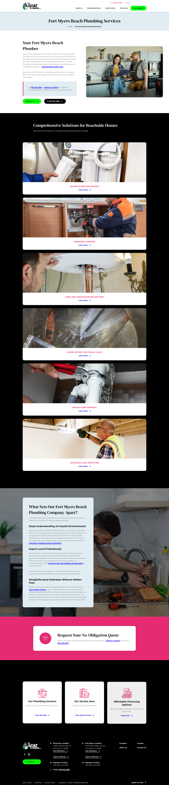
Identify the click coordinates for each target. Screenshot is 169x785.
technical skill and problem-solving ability (65, 563)
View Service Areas (83, 715)
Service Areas (110, 8)
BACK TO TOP (138, 783)
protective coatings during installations (45, 543)
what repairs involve (37, 590)
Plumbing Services (94, 8)
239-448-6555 (63, 643)
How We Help (41, 715)
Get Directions (59, 751)
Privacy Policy (50, 783)
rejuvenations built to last (52, 67)
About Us (79, 8)
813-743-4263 (117, 3)
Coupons (123, 743)
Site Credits (27, 783)
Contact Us (124, 8)
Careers (140, 743)
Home (70, 26)
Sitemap (38, 783)
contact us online (51, 87)
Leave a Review (59, 757)
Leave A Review (91, 757)
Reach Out (125, 715)
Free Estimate (138, 8)
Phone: (61, 770)
